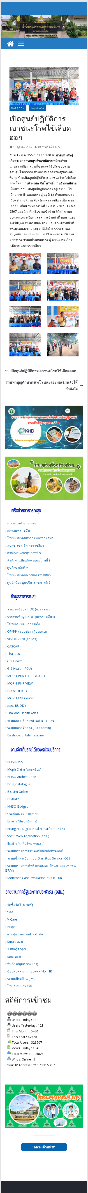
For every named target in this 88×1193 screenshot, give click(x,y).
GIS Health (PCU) (19, 668)
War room (18, 108)
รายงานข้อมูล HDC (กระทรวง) (28, 609)
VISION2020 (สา (18, 639)
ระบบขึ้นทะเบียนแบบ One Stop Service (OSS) (39, 858)
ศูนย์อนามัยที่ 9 (17, 568)
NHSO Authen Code (21, 777)
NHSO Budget (17, 806)
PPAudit (13, 799)
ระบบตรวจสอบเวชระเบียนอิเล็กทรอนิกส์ (35, 851)
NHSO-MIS (15, 762)
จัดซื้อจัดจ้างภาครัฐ (20, 904)
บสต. (10, 912)
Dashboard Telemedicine (25, 735)
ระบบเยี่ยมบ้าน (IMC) (22, 978)
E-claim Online (17, 791)
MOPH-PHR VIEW (20, 683)
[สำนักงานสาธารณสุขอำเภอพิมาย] (10, 43)
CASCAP (13, 646)
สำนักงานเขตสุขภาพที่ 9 (24, 553)
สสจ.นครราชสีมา (19, 530)
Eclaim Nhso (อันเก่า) (22, 821)
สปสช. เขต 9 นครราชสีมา (25, 545)
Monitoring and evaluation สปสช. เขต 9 (36, 878)
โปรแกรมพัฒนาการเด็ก (23, 624)
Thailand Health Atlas (22, 713)
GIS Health (15, 661)
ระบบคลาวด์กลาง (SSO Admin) (29, 728)
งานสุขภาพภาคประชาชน (25, 934)
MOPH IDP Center (20, 698)
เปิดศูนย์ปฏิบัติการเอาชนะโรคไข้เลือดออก (43, 370)
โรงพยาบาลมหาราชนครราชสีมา (30, 538)
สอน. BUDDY (16, 705)
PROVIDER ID (17, 691)
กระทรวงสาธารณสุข (22, 523)
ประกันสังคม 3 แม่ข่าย (22, 814)
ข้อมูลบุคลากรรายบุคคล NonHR (29, 971)
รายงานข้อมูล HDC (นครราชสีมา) (31, 616)
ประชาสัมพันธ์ (37, 108)
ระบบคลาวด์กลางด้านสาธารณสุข (31, 720)
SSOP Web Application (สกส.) (28, 836)
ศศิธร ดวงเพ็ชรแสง (49, 147)
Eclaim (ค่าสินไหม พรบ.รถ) (25, 843)
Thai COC (14, 654)
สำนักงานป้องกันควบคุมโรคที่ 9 (29, 560)
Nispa (11, 927)
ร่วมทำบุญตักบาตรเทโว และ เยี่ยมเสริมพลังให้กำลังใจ (42, 385)
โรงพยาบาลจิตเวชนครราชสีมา (29, 575)
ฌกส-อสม (14, 956)
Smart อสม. (15, 941)
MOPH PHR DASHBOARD (26, 676)
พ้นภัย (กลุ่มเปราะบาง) (22, 964)
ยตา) (33, 639)
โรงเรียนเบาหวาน (19, 986)
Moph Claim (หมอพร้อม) (24, 769)
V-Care (12, 919)
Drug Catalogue (18, 784)
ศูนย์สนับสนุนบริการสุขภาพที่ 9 (28, 582)
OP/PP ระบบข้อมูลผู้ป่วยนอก (27, 631)
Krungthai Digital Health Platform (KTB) (36, 828)
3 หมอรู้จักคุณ (16, 949)
